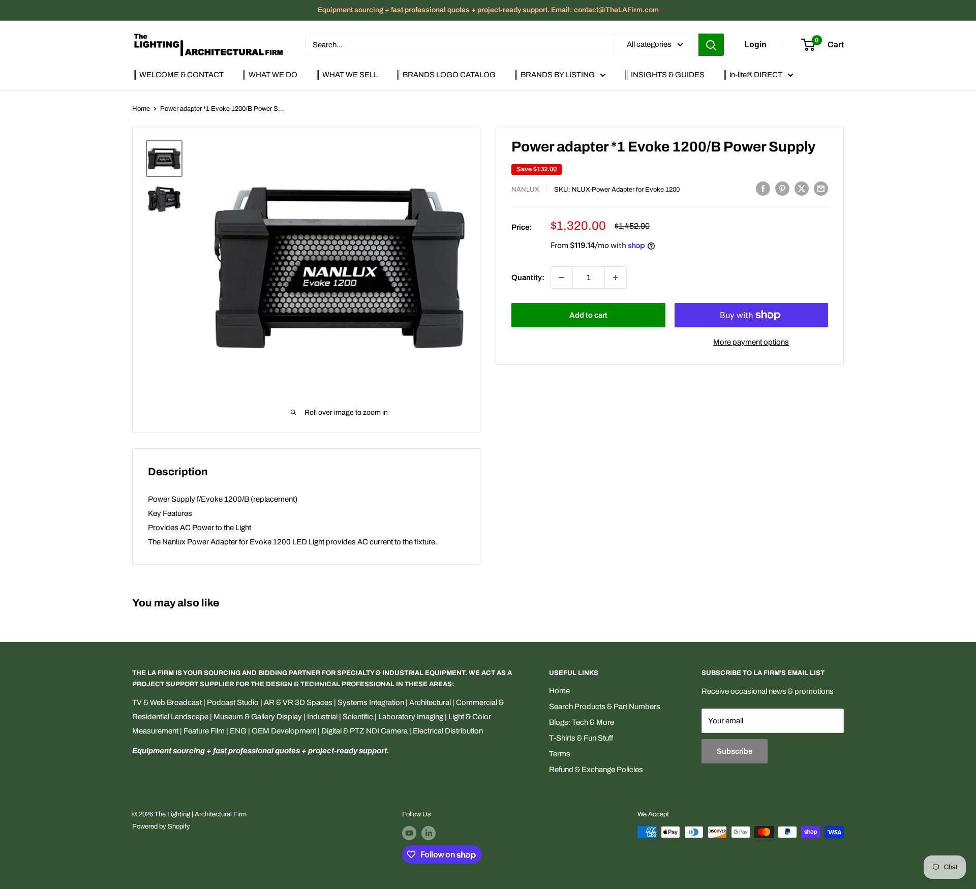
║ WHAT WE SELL (346, 75)
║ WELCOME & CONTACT (178, 75)
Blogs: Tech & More (581, 722)
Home (141, 108)
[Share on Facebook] (763, 188)
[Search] (711, 45)
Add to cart (588, 315)
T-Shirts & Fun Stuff (581, 738)
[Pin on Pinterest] (782, 188)
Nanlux (525, 189)
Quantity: (527, 277)
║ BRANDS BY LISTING (554, 75)
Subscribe (734, 751)
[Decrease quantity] (561, 277)
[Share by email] (821, 188)
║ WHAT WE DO (269, 75)
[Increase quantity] (615, 277)
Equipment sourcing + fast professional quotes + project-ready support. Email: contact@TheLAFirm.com (488, 10)
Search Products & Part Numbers (604, 706)
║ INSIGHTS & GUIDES (664, 75)
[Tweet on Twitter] (802, 188)
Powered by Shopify (161, 826)
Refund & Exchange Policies (596, 769)
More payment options (751, 342)
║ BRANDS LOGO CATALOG (445, 75)
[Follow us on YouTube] (409, 833)
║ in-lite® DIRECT (752, 75)
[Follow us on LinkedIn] (428, 833)
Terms (559, 754)
